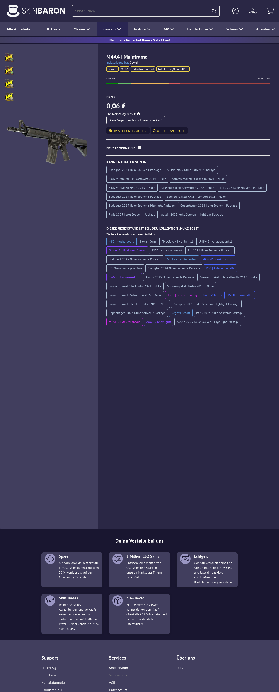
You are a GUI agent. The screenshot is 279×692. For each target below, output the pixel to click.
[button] (235, 11)
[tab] (188, 148)
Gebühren (48, 675)
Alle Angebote (18, 29)
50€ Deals (51, 29)
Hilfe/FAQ (48, 667)
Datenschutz (118, 690)
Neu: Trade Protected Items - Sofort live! (139, 40)
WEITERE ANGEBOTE (170, 131)
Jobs (180, 667)
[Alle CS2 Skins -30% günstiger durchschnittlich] (13, 10)
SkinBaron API (51, 690)
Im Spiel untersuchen (130, 131)
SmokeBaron (118, 667)
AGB (112, 682)
